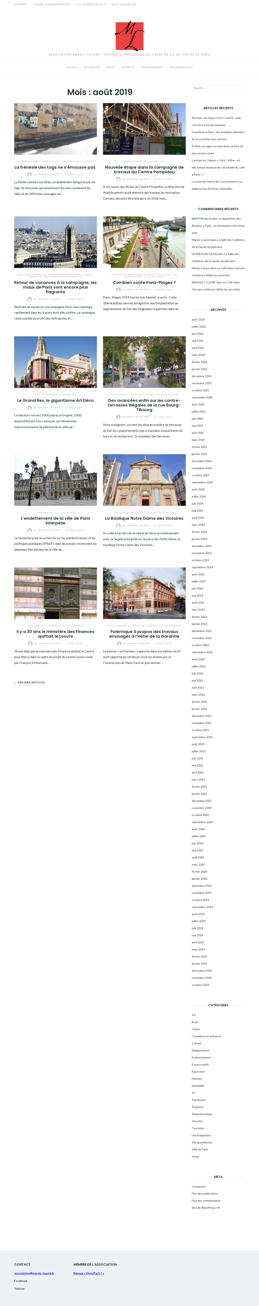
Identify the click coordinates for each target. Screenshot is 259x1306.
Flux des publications (205, 1193)
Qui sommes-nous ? (91, 4)
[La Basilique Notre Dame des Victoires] (144, 480)
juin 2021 (197, 758)
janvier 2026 (199, 369)
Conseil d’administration (51, 4)
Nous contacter (124, 4)
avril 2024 (198, 517)
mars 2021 (198, 779)
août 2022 (198, 659)
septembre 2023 (202, 567)
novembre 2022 (202, 638)
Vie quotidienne (167, 394)
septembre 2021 (202, 737)
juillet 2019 (199, 921)
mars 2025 (198, 439)
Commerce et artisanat (206, 1036)
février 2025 (199, 447)
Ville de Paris (154, 276)
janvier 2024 (199, 539)
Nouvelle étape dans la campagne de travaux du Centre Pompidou (144, 169)
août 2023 (198, 574)
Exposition (138, 161)
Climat (196, 1029)
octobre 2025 (200, 390)
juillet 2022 (199, 666)
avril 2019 (198, 942)
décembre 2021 (202, 716)
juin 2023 (197, 588)
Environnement (152, 67)
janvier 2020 (199, 878)
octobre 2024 (200, 475)
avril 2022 (198, 687)
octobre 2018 (200, 984)
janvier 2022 (199, 708)
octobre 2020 (200, 815)
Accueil (71, 67)
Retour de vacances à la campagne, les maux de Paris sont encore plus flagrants (55, 287)
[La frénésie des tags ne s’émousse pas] (55, 128)
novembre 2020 (202, 808)
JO (193, 1092)
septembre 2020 (202, 822)
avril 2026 (198, 347)
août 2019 (198, 914)
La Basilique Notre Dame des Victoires (144, 518)
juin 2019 (197, 928)
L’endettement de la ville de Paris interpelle (55, 520)
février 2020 (199, 871)
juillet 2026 (199, 326)
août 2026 (198, 319)
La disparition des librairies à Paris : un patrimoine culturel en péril (218, 225)
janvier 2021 (199, 793)
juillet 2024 (199, 496)
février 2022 (199, 701)
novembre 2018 (202, 977)
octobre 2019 (200, 900)
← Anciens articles (29, 682)
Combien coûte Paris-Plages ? (144, 282)
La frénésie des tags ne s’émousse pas (56, 167)
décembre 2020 (202, 800)
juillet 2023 (199, 581)
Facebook (20, 1281)
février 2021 (199, 786)
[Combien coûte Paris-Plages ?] (144, 241)
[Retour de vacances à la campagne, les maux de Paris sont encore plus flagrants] (55, 241)
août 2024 (198, 489)
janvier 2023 (199, 623)
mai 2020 (197, 850)
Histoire (151, 512)
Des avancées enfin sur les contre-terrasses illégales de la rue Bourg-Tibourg (144, 405)
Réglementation (181, 67)
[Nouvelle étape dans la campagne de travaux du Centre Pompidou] (144, 128)
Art (126, 161)
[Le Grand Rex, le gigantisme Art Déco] (55, 361)
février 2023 (199, 616)
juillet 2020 (199, 836)
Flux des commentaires (206, 1200)
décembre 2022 (202, 631)
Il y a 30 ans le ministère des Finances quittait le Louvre (55, 634)
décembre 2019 (202, 885)
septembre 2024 (202, 482)
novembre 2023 (202, 553)
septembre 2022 (202, 652)
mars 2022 (198, 694)
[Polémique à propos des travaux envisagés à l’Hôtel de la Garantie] (144, 593)
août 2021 (198, 744)
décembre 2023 (202, 546)
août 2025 (198, 404)
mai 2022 (197, 680)
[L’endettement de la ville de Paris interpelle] (55, 480)
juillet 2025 (199, 411)
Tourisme (75, 276)
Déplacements (37, 274)
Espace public (51, 161)
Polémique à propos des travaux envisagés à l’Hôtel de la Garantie (144, 634)
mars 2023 (198, 609)
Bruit (111, 67)
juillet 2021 (199, 751)
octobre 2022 (200, 645)
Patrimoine (92, 67)
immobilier (156, 161)
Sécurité (197, 1121)
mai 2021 (197, 765)
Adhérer (20, 4)
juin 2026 (197, 333)
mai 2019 (197, 935)
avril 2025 (198, 432)
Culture (197, 1043)
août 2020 (198, 829)
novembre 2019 (202, 892)
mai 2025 (197, 425)
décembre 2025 (202, 376)
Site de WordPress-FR (206, 1207)
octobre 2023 (200, 560)
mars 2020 (198, 864)
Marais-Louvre (47, 174)
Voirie (195, 1156)
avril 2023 (198, 602)
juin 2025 (197, 418)
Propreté (128, 67)
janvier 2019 (199, 963)
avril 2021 (198, 772)
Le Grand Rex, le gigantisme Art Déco (55, 400)
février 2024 (199, 531)
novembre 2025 (202, 383)
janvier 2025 (199, 454)
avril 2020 (198, 857)
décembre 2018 (202, 970)
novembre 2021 (202, 723)
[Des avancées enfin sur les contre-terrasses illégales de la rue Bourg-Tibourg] (144, 361)
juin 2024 (197, 503)
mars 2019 (198, 949)
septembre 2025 (202, 397)
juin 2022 (197, 673)
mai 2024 (197, 510)
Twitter (19, 1288)
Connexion (199, 1186)
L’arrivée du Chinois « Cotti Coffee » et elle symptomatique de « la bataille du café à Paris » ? (218, 167)
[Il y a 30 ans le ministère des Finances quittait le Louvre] (55, 593)
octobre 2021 (200, 730)
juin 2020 (197, 843)
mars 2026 (198, 355)
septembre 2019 (202, 907)
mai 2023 (197, 595)
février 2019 (199, 956)
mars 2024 (198, 524)
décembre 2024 (202, 461)
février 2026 (199, 362)
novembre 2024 (202, 468)
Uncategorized (201, 1135)
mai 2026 (197, 340)
